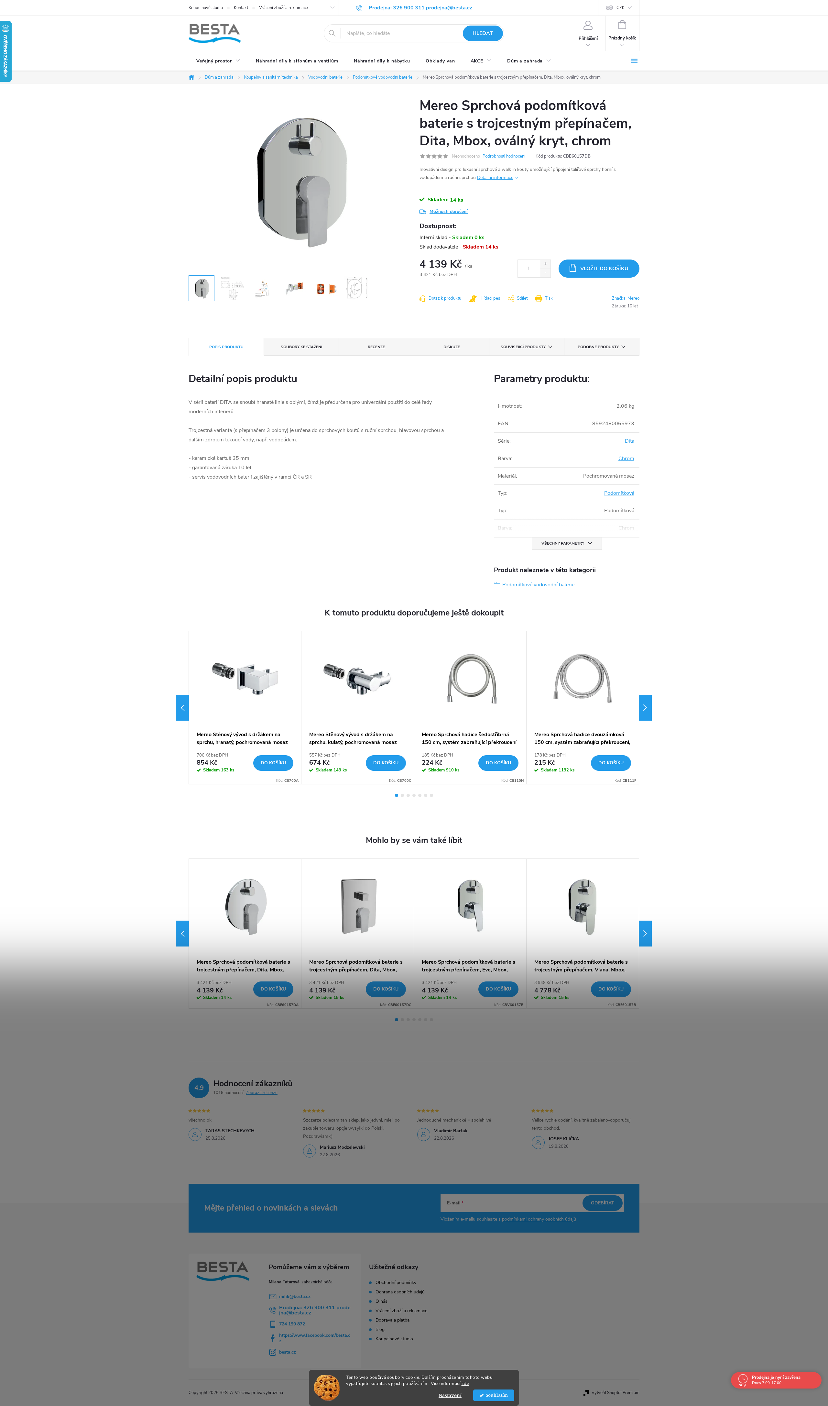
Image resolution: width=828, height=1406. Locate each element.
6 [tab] (425, 795)
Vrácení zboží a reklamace (283, 8)
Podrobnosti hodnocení (504, 156)
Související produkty (523, 346)
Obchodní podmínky (396, 1282)
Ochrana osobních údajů (400, 1292)
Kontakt (241, 8)
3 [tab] (408, 795)
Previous (182, 708)
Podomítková (619, 493)
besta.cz (287, 1352)
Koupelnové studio (206, 8)
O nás (381, 1301)
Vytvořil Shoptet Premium (615, 1393)
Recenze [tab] (376, 346)
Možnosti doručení (449, 211)
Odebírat (602, 1203)
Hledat (483, 33)
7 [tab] (431, 795)
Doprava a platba (392, 1320)
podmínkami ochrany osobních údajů (539, 1219)
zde (465, 1383)
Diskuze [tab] (451, 346)
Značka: (625, 298)
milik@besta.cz (294, 1296)
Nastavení (450, 1395)
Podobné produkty (598, 346)
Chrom (626, 458)
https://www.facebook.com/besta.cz (314, 1338)
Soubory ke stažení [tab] (301, 346)
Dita (629, 441)
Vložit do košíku (604, 268)
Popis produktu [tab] (226, 346)
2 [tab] (402, 795)
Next (645, 708)
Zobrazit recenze (262, 1093)
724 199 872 (292, 1324)
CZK (620, 8)
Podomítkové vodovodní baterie (538, 584)
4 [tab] (414, 795)
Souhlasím (497, 1395)
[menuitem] (218, 61)
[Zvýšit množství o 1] (545, 264)
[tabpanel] (245, 707)
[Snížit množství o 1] (545, 273)
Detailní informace (495, 177)
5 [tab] (419, 795)
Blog (380, 1329)
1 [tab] (396, 795)
